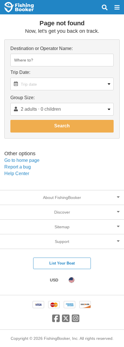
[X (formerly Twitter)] (65, 320)
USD (54, 280)
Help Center (16, 173)
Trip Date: (20, 72)
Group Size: (22, 97)
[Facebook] (56, 320)
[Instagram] (75, 320)
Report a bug (17, 166)
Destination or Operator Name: (41, 48)
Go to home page (22, 160)
